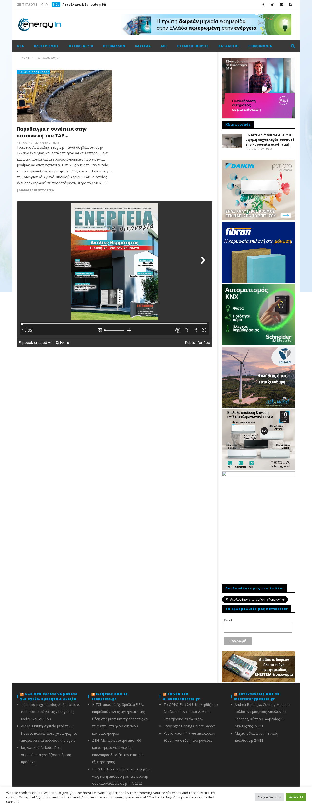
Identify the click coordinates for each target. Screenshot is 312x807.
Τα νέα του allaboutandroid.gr (181, 696)
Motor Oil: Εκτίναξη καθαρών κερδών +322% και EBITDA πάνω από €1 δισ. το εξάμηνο (112, 4)
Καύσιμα (143, 46)
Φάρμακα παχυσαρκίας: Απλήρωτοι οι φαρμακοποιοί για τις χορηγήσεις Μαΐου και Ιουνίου (50, 711)
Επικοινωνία (260, 46)
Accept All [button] (296, 797)
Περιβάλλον (114, 46)
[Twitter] (272, 4)
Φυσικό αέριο (80, 46)
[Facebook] (263, 4)
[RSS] (290, 4)
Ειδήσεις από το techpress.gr (109, 696)
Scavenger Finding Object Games (190, 726)
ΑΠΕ (164, 46)
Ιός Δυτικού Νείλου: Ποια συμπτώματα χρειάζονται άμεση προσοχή (46, 754)
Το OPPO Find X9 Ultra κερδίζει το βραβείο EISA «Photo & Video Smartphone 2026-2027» (191, 711)
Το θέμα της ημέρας (34, 72)
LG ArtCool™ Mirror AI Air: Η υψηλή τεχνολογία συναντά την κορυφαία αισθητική (270, 140)
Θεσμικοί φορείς (193, 46)
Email (228, 620)
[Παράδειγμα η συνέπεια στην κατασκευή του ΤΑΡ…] (64, 96)
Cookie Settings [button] (269, 797)
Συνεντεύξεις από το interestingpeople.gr (257, 696)
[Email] (281, 4)
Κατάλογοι (228, 46)
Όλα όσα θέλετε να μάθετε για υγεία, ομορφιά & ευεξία (48, 696)
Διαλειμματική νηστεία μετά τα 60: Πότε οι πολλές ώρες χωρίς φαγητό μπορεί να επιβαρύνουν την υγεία (49, 733)
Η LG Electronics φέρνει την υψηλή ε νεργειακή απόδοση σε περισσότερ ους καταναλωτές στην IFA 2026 (121, 776)
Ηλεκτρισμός (46, 46)
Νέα (20, 46)
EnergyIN (44, 143)
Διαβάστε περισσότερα (36, 190)
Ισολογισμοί (63, 4)
